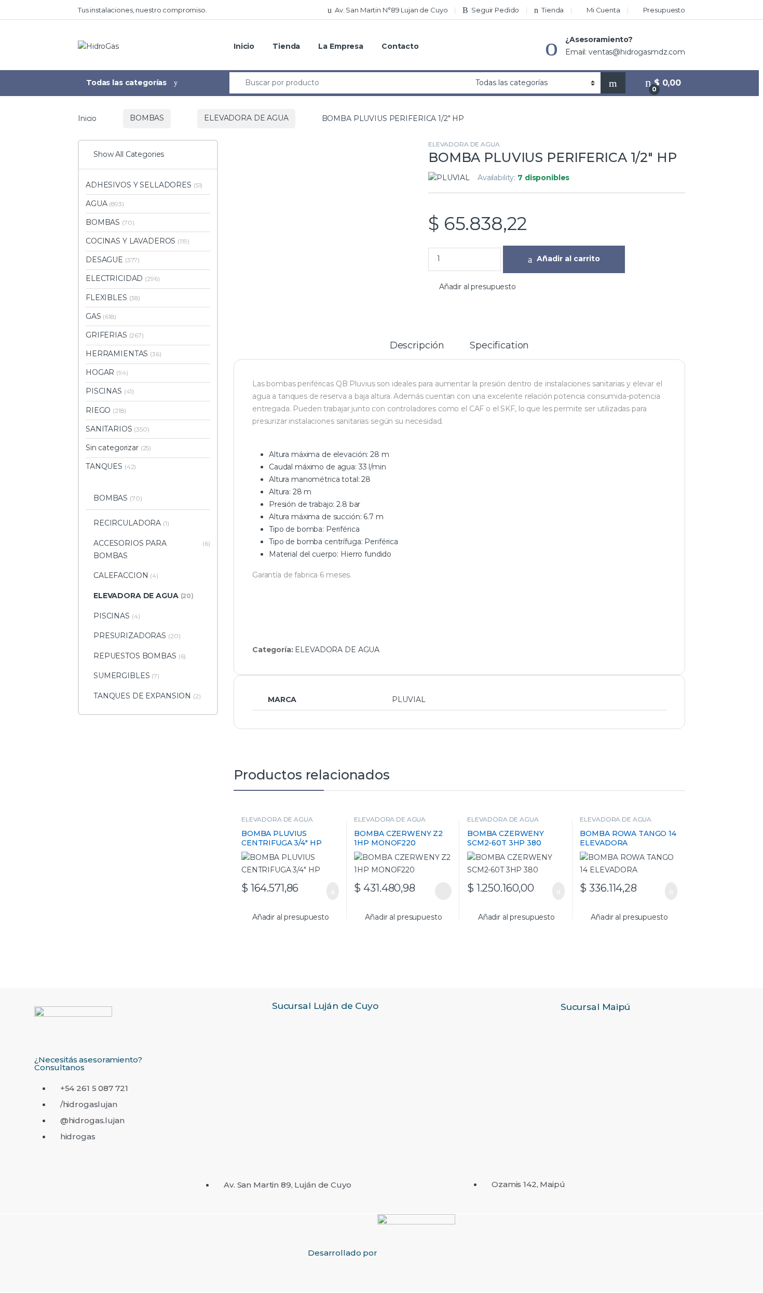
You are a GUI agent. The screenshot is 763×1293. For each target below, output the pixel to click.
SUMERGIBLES (126, 675)
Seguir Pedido (495, 10)
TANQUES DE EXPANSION (147, 696)
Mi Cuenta (603, 10)
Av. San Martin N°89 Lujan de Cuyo (391, 10)
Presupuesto (664, 10)
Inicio (244, 46)
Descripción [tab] (417, 346)
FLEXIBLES (113, 297)
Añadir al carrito (568, 258)
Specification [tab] (499, 346)
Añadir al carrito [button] (327, 891)
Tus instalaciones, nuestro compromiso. (142, 10)
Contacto (400, 46)
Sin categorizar (118, 447)
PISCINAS (110, 391)
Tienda (552, 10)
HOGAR (107, 372)
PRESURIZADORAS (137, 635)
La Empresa (340, 46)
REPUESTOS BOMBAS (139, 656)
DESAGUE (113, 259)
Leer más (443, 891)
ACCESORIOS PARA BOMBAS (151, 549)
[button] (472, 287)
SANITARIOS (117, 429)
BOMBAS (147, 118)
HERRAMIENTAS (123, 353)
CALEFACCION (125, 575)
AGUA (105, 203)
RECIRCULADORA (131, 523)
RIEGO (106, 410)
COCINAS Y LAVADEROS (137, 241)
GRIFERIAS (115, 335)
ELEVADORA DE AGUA (246, 118)
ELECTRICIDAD (123, 278)
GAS (101, 316)
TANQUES (111, 466)
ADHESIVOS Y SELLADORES (144, 185)
